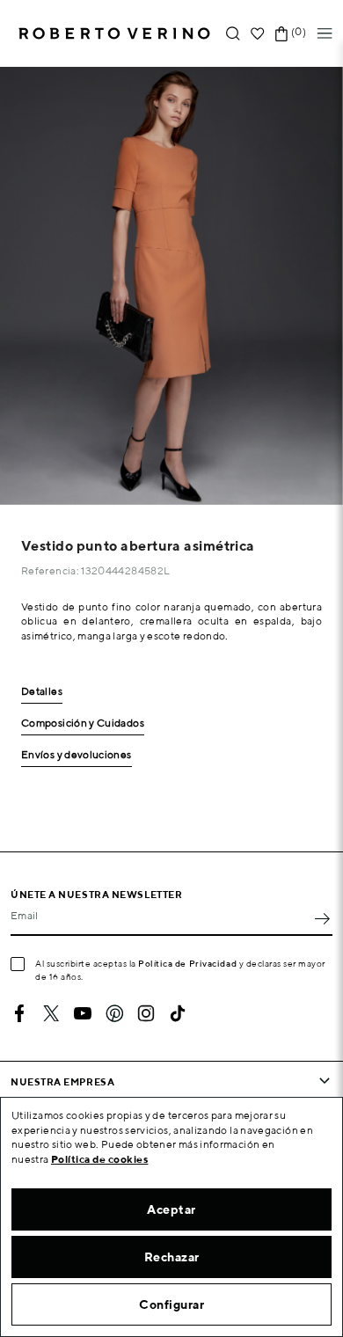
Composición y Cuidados (82, 723)
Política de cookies (100, 1158)
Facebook (19, 1013)
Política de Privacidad (187, 963)
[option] (171, 286)
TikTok (177, 1013)
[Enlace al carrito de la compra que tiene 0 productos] (281, 33)
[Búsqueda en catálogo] (233, 33)
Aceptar (171, 1209)
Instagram (146, 1013)
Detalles (41, 692)
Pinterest (114, 1013)
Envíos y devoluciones (76, 755)
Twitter (51, 1013)
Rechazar (172, 1257)
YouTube (82, 1013)
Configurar (171, 1304)
